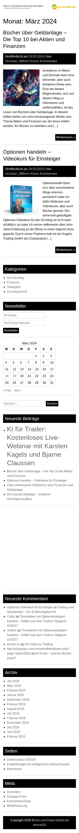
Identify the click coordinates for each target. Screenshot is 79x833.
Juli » (17, 390)
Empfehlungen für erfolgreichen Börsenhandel (38, 764)
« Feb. (7, 390)
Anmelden (14, 792)
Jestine (12, 630)
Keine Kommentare (44, 61)
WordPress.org (17, 805)
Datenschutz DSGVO (21, 759)
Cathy (11, 616)
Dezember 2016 (18, 722)
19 (14, 376)
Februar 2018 (16, 718)
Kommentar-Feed (19, 801)
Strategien (14, 287)
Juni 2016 (13, 732)
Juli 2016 (13, 727)
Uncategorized (17, 291)
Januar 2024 (15, 695)
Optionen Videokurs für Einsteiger (30, 607)
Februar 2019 (16, 704)
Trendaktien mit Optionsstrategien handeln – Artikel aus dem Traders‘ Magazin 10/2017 (37, 621)
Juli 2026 (13, 681)
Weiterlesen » (66, 138)
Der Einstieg (15, 277)
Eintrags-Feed (16, 796)
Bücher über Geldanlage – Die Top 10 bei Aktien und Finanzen (35, 39)
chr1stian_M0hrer (17, 61)
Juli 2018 (13, 713)
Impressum (14, 768)
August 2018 (15, 708)
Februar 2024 (16, 690)
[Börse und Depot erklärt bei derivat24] (39, 8)
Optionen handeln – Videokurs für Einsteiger (37, 480)
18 (7, 376)
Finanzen (13, 282)
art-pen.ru (13, 644)
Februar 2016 (16, 736)
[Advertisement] (39, 548)
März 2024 (14, 685)
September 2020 (18, 699)
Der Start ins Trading (39, 644)
